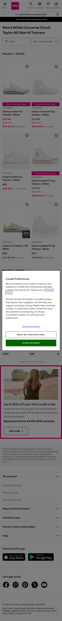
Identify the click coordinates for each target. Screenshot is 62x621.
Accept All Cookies (31, 343)
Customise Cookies (31, 326)
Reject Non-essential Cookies (31, 334)
